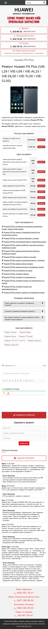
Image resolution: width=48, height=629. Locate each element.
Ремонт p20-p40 (11, 345)
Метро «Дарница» (24, 589)
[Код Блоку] (23, 380)
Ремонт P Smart (25, 336)
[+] (32, 380)
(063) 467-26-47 (29, 31)
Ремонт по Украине (24, 612)
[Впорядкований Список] (15, 380)
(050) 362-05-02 (29, 46)
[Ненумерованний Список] (18, 380)
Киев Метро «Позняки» (24, 604)
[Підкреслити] (9, 380)
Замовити (41, 140)
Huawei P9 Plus (21, 238)
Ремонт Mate (25, 332)
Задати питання (25, 458)
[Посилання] (26, 380)
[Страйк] (12, 380)
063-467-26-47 (25, 615)
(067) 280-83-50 (29, 39)
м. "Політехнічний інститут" (24, 36)
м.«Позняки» (24, 43)
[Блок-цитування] (20, 380)
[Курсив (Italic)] (6, 380)
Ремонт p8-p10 (34, 341)
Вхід (44, 365)
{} (29, 380)
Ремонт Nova (10, 336)
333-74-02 (17, 39)
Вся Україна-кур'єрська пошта (24, 50)
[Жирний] (4, 380)
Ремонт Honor (11, 332)
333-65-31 (17, 31)
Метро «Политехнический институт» (24, 597)
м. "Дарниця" (24, 28)
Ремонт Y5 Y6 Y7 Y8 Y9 (15, 341)
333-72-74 (17, 46)
